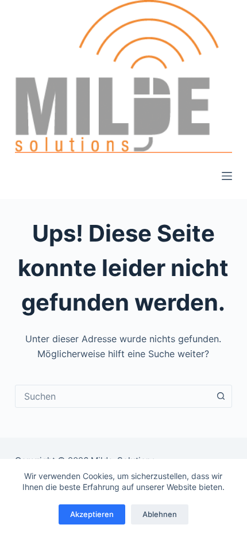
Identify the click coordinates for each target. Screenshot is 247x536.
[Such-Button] (220, 396)
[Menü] (227, 176)
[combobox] (113, 396)
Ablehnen (159, 514)
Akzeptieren (92, 514)
